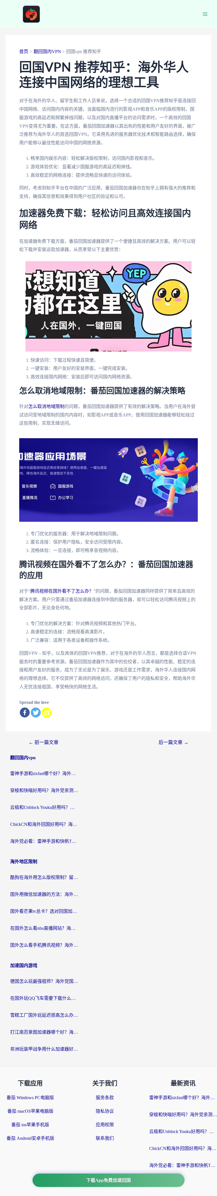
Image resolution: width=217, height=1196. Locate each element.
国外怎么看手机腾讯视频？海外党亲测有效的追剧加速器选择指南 (44, 945)
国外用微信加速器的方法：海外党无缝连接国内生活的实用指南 (44, 894)
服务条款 (105, 1097)
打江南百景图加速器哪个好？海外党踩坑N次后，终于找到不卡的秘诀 (44, 1032)
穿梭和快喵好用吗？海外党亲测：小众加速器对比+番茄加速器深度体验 (44, 790)
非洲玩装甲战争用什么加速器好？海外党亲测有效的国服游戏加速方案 (44, 1049)
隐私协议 (105, 1111)
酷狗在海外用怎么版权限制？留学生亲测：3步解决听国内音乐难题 (44, 877)
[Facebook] (25, 712)
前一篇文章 (43, 742)
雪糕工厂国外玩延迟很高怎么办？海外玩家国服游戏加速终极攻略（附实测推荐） (44, 1015)
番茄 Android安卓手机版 (30, 1138)
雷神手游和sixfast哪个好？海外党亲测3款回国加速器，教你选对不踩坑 (44, 773)
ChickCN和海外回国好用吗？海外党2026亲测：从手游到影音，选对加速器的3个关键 (44, 824)
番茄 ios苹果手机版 (30, 1124)
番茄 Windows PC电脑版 (30, 1097)
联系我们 (105, 1138)
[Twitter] (36, 712)
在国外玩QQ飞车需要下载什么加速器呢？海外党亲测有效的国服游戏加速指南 (44, 998)
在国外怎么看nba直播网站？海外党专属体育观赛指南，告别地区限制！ (44, 928)
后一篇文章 (173, 742)
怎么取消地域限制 (46, 406)
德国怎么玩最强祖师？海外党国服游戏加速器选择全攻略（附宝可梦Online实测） (44, 981)
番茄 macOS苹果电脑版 (30, 1111)
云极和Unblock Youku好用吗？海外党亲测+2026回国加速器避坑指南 (44, 807)
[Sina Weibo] (47, 712)
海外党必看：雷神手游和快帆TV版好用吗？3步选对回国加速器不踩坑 (44, 841)
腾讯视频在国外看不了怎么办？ (62, 591)
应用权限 (105, 1124)
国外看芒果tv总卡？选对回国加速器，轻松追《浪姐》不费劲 (44, 911)
